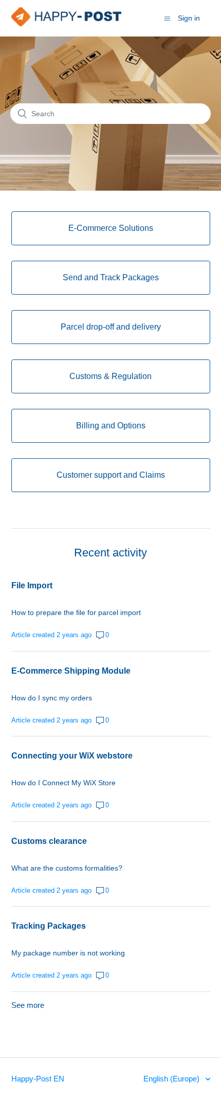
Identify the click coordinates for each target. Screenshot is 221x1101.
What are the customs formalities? (66, 868)
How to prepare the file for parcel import (76, 612)
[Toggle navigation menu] (167, 18)
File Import (31, 585)
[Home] (66, 23)
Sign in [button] (189, 18)
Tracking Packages (48, 926)
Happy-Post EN (37, 1078)
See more (27, 1005)
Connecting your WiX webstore (72, 755)
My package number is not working (68, 953)
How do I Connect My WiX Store (63, 783)
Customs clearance (49, 841)
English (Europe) (172, 1078)
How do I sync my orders (51, 698)
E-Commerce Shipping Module (71, 670)
